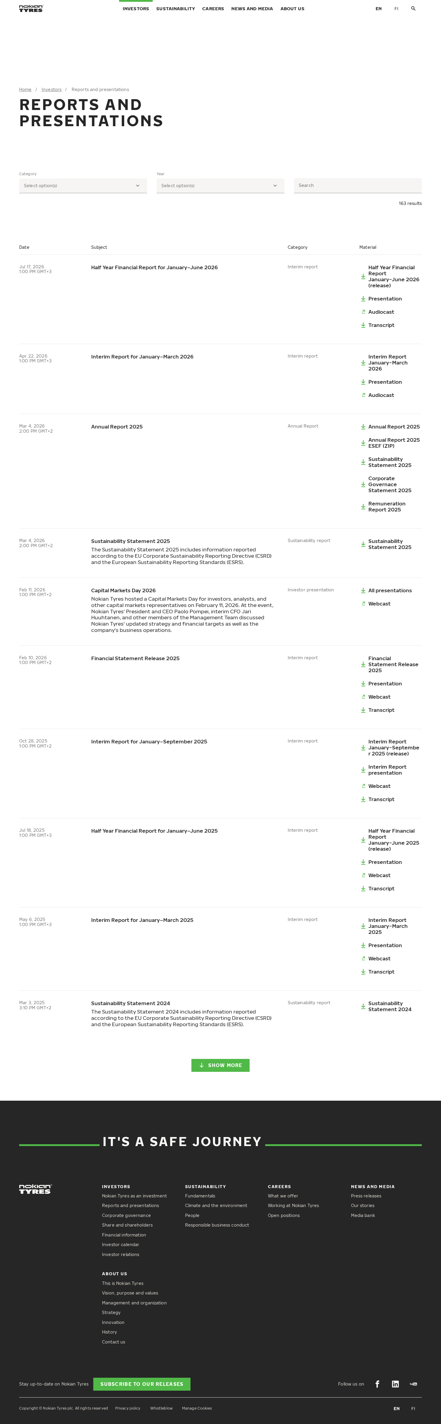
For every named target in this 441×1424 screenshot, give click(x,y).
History (109, 1331)
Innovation (113, 1322)
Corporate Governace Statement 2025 (390, 484)
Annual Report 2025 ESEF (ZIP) (394, 443)
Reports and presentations (130, 1205)
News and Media (252, 8)
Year (160, 174)
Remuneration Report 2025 (387, 506)
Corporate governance (126, 1215)
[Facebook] (377, 1384)
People (192, 1215)
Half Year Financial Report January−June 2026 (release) (393, 276)
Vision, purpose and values (130, 1292)
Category (28, 174)
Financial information (124, 1234)
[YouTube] (413, 1384)
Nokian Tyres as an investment (134, 1195)
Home (25, 89)
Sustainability (175, 8)
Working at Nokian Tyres (293, 1205)
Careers (213, 8)
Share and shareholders (127, 1224)
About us (292, 8)
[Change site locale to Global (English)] (378, 8)
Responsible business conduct (217, 1224)
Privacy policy (128, 1408)
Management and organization (134, 1302)
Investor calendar (120, 1244)
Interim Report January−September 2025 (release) (393, 747)
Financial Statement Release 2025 (393, 664)
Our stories (363, 1205)
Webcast (379, 603)
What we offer (283, 1195)
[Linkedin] (395, 1384)
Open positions (284, 1215)
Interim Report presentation (387, 770)
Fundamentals (200, 1195)
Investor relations (121, 1254)
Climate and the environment (216, 1205)
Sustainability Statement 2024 (390, 1006)
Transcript (381, 325)
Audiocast (381, 312)
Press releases (366, 1195)
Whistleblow (161, 1408)
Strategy (111, 1312)
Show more (225, 1065)
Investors (136, 8)
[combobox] (83, 185)
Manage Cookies (197, 1408)
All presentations (390, 590)
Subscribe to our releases (141, 1384)
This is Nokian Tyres (122, 1283)
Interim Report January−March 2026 (388, 362)
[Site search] (413, 8)
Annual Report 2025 (394, 426)
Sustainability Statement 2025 (390, 462)
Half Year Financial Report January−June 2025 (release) (393, 840)
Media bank (363, 1215)
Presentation (385, 298)
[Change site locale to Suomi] (396, 8)
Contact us (113, 1341)
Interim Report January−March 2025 (388, 926)
